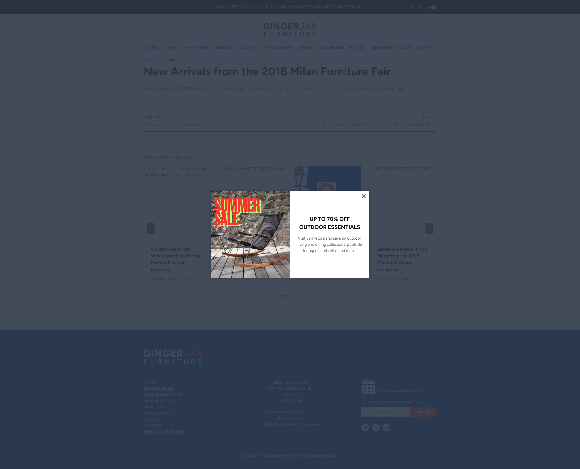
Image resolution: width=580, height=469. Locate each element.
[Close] (364, 196)
